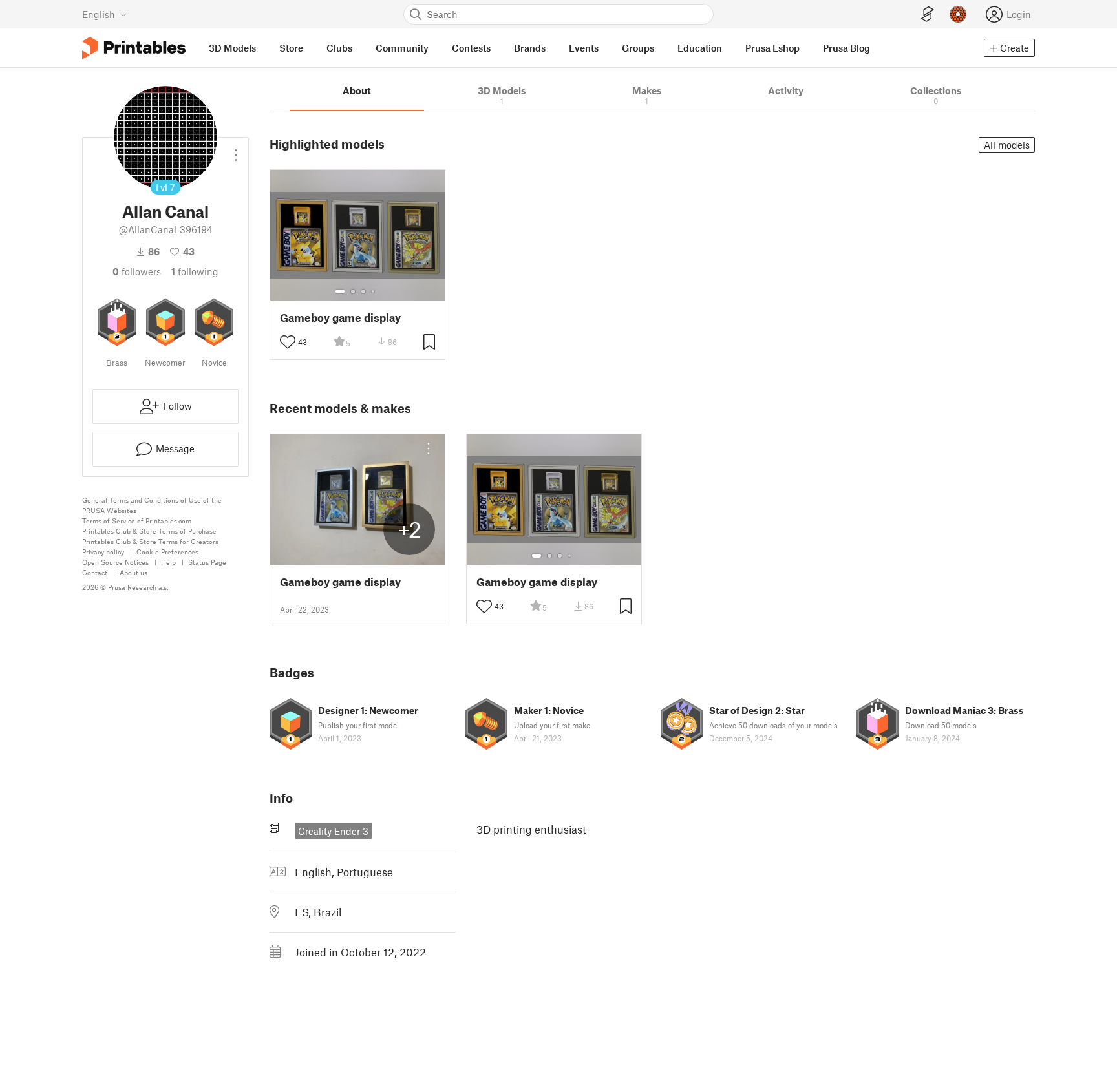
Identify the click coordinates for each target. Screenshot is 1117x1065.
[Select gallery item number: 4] (373, 291)
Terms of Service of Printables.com (136, 520)
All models (1007, 145)
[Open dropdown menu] (236, 150)
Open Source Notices (115, 562)
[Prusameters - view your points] (958, 14)
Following (194, 271)
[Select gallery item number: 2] (353, 291)
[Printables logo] (134, 48)
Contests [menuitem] (471, 48)
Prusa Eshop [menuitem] (772, 48)
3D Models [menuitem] (232, 48)
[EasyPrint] (927, 14)
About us (133, 572)
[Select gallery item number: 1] (340, 291)
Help (168, 562)
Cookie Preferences (167, 551)
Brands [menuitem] (530, 48)
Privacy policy (103, 551)
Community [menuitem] (402, 48)
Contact (94, 572)
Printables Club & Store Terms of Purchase (149, 531)
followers (136, 271)
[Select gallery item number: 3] (363, 291)
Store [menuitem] (291, 48)
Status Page (207, 562)
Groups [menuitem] (638, 48)
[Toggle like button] (287, 342)
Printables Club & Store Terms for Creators (150, 541)
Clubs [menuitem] (339, 48)
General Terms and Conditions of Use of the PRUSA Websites (152, 505)
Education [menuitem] (699, 48)
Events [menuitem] (584, 48)
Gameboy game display (340, 317)
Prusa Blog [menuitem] (846, 48)
